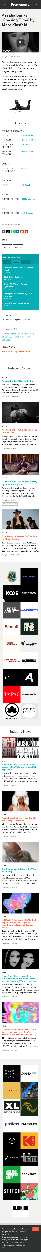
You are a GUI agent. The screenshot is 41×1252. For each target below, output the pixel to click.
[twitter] (8, 231)
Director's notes (9, 504)
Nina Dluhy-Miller (28, 139)
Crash (23, 168)
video (4, 377)
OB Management (28, 199)
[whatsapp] (13, 231)
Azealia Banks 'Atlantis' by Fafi (18, 380)
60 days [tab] (25, 262)
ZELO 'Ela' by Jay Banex (13, 277)
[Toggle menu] (5, 4)
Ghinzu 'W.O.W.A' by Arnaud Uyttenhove (15, 285)
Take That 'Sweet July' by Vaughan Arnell (18, 268)
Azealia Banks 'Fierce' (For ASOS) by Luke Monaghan (19, 483)
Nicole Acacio (27, 151)
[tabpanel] (20, 287)
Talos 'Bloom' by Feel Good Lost (17, 351)
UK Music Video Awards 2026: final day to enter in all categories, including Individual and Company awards (19, 924)
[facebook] (3, 231)
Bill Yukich (25, 185)
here (4, 1247)
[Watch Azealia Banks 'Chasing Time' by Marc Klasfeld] (20, 42)
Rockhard (25, 144)
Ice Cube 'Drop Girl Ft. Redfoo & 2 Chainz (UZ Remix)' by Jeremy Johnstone (18, 336)
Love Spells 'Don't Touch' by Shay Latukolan (18, 295)
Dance (7, 246)
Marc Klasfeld (27, 135)
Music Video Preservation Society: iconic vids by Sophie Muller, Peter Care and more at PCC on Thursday (19, 978)
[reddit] (22, 231)
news (4, 761)
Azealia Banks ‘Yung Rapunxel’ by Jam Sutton (19, 431)
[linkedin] (17, 231)
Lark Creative (27, 213)
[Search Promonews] (36, 4)
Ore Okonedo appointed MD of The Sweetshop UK (19, 870)
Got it (36, 1229)
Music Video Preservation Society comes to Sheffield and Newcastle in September (19, 767)
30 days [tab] (16, 262)
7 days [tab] (7, 262)
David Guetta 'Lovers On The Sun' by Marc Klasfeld (19, 537)
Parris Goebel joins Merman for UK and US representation (19, 819)
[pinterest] (26, 231)
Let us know (26, 319)
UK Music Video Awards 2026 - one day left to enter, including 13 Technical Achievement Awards (19, 1032)
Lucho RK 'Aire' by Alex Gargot (16, 303)
